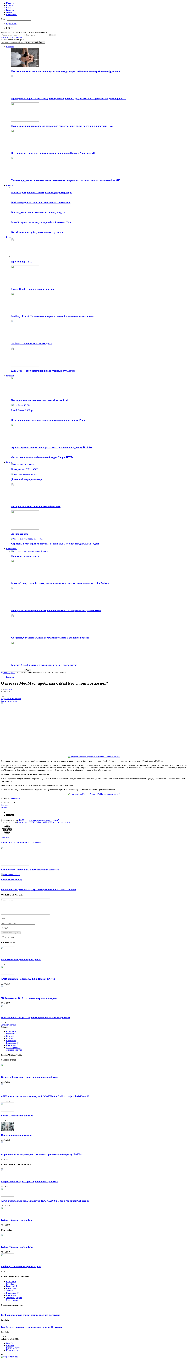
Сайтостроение (13, 1047)
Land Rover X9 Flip (22, 410)
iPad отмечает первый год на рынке (21, 959)
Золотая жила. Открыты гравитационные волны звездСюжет (35, 1017)
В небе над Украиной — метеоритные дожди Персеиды (41, 192)
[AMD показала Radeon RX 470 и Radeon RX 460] (7, 974)
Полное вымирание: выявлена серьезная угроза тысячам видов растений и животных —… (62, 126)
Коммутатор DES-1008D (24, 469)
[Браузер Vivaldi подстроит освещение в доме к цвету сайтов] (25, 660)
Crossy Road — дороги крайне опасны (32, 289)
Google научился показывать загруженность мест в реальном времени (50, 637)
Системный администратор (16, 1135)
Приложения (11, 15)
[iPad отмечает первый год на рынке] (7, 954)
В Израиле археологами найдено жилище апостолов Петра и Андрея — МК (53, 153)
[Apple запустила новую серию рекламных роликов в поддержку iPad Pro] (25, 442)
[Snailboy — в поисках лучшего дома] (25, 338)
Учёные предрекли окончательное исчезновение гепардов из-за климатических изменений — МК (65, 180)
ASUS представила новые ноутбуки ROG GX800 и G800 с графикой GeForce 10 (45, 1096)
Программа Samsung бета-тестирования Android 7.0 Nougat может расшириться (56, 610)
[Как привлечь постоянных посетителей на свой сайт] (25, 395)
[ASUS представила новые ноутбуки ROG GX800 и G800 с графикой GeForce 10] (7, 1091)
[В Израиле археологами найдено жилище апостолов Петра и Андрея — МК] (25, 148)
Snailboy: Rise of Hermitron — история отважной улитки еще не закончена (52, 316)
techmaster (8, 689)
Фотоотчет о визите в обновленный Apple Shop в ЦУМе (42, 457)
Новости (10, 3)
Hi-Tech (9, 5)
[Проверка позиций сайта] (29, 551)
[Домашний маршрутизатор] (23, 474)
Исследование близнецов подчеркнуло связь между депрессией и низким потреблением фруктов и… (66, 71)
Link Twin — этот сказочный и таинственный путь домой (43, 370)
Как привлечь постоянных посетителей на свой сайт (40, 400)
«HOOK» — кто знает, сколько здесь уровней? (38, 820)
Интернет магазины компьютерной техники (35, 506)
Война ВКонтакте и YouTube (17, 1115)
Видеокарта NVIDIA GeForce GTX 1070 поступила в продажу (44, 822)
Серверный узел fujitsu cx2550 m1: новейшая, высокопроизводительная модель (55, 543)
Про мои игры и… (21, 261)
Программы (12, 1045)
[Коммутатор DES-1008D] (22, 464)
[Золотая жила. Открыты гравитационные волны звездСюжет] (7, 1012)
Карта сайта (11, 24)
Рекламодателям (13, 1348)
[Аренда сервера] (25, 529)
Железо (9, 12)
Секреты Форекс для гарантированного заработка (29, 1077)
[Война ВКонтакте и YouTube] (7, 1111)
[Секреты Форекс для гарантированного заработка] (7, 1072)
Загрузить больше (8, 1025)
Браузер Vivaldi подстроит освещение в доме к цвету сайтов (44, 665)
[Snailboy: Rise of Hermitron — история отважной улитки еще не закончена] (25, 311)
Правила (10, 1345)
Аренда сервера (20, 533)
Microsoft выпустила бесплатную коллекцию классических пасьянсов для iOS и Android (60, 583)
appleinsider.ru (17, 798)
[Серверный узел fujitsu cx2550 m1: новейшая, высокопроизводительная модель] (27, 539)
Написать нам (12, 1350)
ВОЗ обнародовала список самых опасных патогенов (40, 202)
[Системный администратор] (7, 1130)
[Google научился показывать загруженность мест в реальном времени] (25, 633)
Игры (8, 8)
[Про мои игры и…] (25, 257)
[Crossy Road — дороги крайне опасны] (25, 284)
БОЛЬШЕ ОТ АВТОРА (30, 842)
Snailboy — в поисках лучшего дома (31, 343)
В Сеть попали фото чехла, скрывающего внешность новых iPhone (48, 420)
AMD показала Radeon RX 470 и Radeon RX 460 (28, 978)
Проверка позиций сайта (25, 556)
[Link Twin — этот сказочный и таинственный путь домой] (25, 366)
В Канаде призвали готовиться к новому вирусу (38, 212)
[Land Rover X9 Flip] (20, 405)
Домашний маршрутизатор (26, 479)
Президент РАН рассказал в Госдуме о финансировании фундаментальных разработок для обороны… (68, 98)
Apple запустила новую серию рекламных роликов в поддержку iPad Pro (51, 447)
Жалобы (9, 1343)
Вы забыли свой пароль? (12, 37)
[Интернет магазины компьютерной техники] (25, 502)
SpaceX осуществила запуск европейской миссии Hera (41, 222)
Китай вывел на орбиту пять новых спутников (37, 232)
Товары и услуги (14, 1050)
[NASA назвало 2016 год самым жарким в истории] (7, 993)
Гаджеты (10, 10)
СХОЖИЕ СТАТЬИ (10, 842)
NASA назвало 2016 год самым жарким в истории (29, 998)
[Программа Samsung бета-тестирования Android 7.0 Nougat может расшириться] (25, 605)
